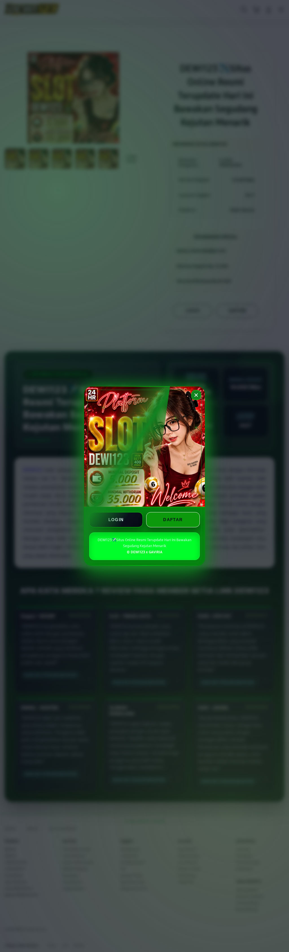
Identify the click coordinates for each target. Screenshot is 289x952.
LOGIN (116, 519)
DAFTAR (173, 519)
